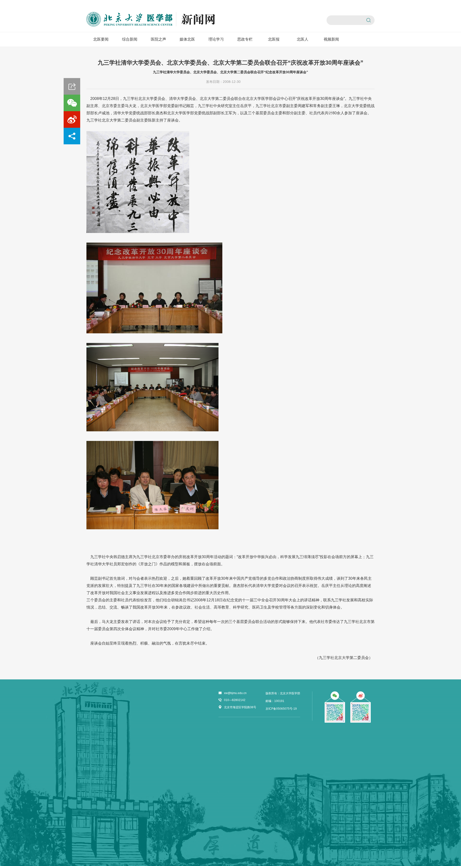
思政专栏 (245, 39)
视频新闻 (331, 39)
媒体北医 (187, 39)
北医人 (302, 39)
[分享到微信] (72, 103)
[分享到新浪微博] (72, 119)
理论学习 (216, 39)
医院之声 (158, 39)
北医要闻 (101, 39)
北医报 (273, 39)
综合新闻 (129, 39)
